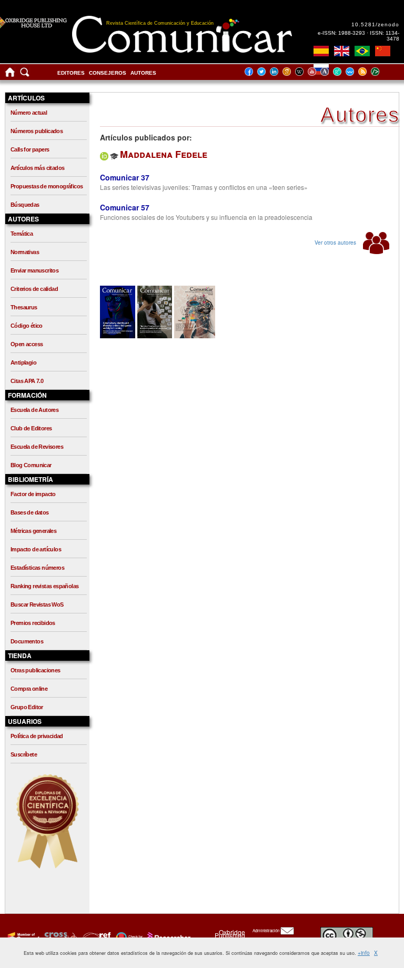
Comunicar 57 (124, 207)
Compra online (29, 688)
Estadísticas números (37, 567)
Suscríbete (24, 754)
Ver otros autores (336, 242)
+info (364, 952)
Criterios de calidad (34, 289)
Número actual (29, 112)
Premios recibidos (33, 623)
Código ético (27, 325)
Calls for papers (30, 149)
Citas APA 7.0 (27, 381)
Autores (143, 73)
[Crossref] (22, 937)
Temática (22, 233)
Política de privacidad (37, 736)
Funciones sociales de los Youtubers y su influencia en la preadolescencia (206, 217)
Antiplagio (23, 362)
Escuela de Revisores (37, 446)
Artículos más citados (37, 168)
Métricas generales (33, 531)
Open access (27, 344)
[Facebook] (252, 71)
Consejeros (107, 73)
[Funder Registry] (95, 937)
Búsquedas (25, 204)
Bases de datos (30, 512)
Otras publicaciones (35, 670)
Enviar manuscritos (34, 270)
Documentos (27, 641)
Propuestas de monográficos (47, 186)
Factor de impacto (33, 494)
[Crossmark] (128, 937)
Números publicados (37, 131)
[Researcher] (168, 937)
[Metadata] (383, 71)
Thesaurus (24, 307)
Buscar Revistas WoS (37, 604)
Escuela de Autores (34, 410)
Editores (71, 73)
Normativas (25, 252)
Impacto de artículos (36, 549)
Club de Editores (31, 428)
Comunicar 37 (124, 177)
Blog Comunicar (31, 465)
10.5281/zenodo (375, 24)
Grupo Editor (27, 707)
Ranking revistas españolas (44, 586)
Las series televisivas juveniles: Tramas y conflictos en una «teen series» (204, 187)
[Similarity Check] (59, 937)
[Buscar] (24, 74)
